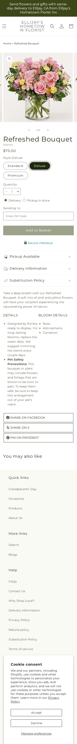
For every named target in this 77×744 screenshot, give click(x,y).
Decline (36, 723)
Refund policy (19, 630)
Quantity (10, 184)
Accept (36, 713)
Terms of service (21, 649)
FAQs (13, 581)
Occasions (16, 499)
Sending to (18, 208)
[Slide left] (29, 130)
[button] (52, 26)
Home (7, 43)
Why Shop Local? (22, 601)
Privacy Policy (19, 620)
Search (14, 545)
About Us (15, 518)
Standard (15, 166)
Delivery (15, 200)
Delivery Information (24, 610)
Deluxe (40, 166)
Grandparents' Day (22, 489)
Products (15, 508)
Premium (16, 175)
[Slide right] (48, 130)
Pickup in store (38, 200)
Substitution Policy (23, 639)
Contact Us (17, 591)
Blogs (13, 555)
